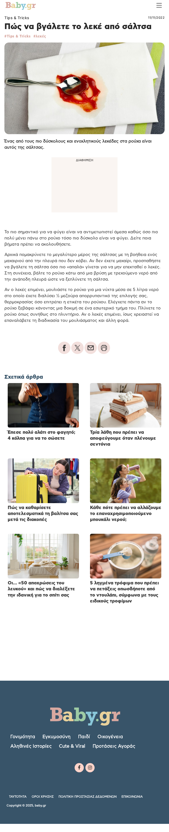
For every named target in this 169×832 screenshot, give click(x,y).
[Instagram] (90, 767)
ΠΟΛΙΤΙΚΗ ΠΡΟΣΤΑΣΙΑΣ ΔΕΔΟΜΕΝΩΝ (88, 796)
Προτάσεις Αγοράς (114, 746)
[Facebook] (79, 767)
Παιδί (84, 736)
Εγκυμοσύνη (56, 736)
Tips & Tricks (16, 18)
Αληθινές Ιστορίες (31, 746)
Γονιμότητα (22, 736)
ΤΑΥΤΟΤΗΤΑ (18, 796)
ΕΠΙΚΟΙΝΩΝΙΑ (132, 796)
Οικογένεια (110, 736)
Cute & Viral (72, 746)
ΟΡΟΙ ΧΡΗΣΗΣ (43, 796)
